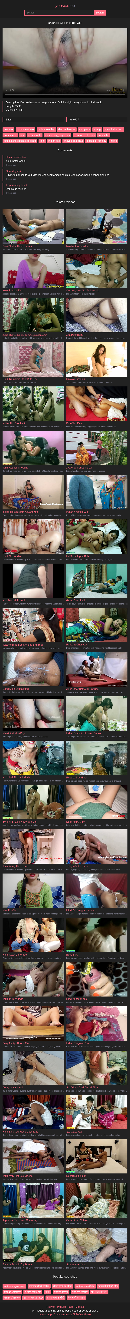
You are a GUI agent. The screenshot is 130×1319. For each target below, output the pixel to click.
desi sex (8, 129)
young (97, 129)
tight (42, 141)
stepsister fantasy (96, 141)
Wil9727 (74, 119)
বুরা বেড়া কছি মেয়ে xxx (33, 1297)
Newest (50, 1307)
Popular (61, 1307)
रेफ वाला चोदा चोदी (55, 1297)
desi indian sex (66, 129)
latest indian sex (113, 129)
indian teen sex (25, 129)
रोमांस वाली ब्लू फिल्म (62, 1286)
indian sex (54, 141)
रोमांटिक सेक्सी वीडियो (39, 1286)
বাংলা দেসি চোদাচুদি (80, 1292)
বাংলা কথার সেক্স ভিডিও (85, 1286)
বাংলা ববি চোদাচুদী (61, 1292)
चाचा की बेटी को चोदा (108, 1286)
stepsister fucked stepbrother (20, 141)
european (84, 129)
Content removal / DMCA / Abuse (72, 1314)
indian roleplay (46, 129)
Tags (70, 1307)
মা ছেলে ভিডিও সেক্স (33, 1292)
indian (113, 141)
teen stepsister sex (84, 135)
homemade (10, 135)
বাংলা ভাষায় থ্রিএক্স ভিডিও (14, 1286)
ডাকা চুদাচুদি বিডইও (12, 1297)
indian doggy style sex (57, 135)
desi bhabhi (34, 135)
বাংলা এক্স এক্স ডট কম (12, 1292)
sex (22, 135)
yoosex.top (45, 1314)
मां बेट (47, 1292)
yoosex (65, 5)
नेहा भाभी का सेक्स (76, 1297)
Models (79, 1307)
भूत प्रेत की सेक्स (99, 1292)
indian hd (104, 135)
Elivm (9, 119)
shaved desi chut (73, 141)
